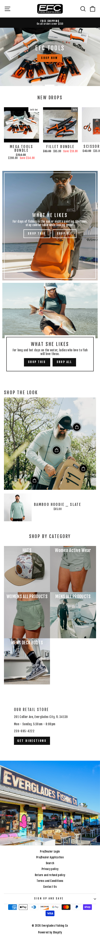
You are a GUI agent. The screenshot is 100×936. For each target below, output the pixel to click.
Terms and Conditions (50, 881)
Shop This (37, 233)
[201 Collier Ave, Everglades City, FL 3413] (50, 769)
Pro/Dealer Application (50, 857)
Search (50, 863)
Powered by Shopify (50, 932)
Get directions (32, 741)
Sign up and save (48, 898)
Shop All (64, 233)
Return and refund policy (50, 875)
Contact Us (50, 886)
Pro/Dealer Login (50, 851)
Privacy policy (50, 869)
